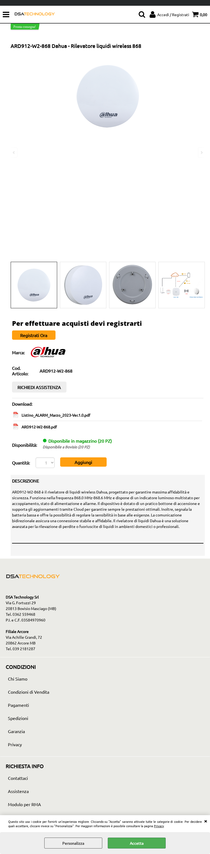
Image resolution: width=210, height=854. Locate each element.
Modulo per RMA (24, 804)
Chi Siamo (17, 678)
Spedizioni (18, 718)
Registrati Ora (33, 335)
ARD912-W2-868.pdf (39, 426)
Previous (14, 152)
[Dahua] (48, 357)
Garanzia (16, 731)
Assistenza (18, 791)
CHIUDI (205, 820)
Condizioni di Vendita (28, 692)
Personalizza (73, 843)
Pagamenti (18, 705)
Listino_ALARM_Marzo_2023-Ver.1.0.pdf (56, 415)
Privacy (159, 826)
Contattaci (18, 778)
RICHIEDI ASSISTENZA (39, 387)
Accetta (137, 843)
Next (201, 152)
